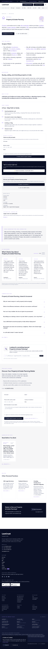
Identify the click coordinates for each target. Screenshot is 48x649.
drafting (28, 49)
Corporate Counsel (5, 607)
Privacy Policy (34, 606)
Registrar (10, 59)
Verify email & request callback (24, 156)
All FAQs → (5, 337)
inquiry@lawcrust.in (39, 511)
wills (27, 27)
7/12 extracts (12, 49)
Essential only (15, 645)
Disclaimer (34, 609)
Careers (3, 599)
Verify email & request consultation (14, 418)
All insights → (6, 464)
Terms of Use (34, 607)
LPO (2, 610)
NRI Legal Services (20, 596)
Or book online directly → (31, 418)
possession (14, 53)
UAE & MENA (34, 599)
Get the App (5, 568)
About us (3, 596)
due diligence (13, 50)
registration (43, 49)
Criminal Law (19, 600)
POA (44, 65)
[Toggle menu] (45, 5)
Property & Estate (20, 599)
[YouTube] (8, 576)
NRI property (29, 63)
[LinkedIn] (2, 576)
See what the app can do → (8, 587)
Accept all (7, 645)
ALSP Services (4, 609)
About (3, 565)
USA (33, 596)
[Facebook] (6, 576)
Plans (3, 558)
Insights (3, 562)
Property (4, 25)
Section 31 (14, 55)
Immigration (19, 601)
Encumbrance (14, 47)
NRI (2, 560)
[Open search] (17, 1)
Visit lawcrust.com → (5, 606)
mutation (18, 49)
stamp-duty (33, 49)
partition (41, 25)
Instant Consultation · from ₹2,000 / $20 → (24, 170)
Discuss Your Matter (8, 33)
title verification (25, 25)
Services (4, 13)
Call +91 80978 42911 (22, 33)
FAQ (2, 563)
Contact (3, 567)
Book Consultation (39, 4)
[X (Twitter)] (4, 576)
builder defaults (11, 27)
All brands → (43, 616)
